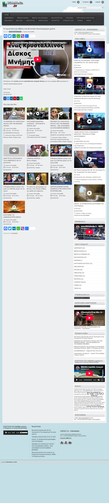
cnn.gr (9, 89)
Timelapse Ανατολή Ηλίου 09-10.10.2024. (44, 437)
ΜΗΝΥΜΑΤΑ (8, 20)
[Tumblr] (17, 98)
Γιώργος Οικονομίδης (28, 31)
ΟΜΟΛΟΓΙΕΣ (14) (79, 273)
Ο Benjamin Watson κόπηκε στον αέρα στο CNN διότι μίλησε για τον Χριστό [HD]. (61, 161)
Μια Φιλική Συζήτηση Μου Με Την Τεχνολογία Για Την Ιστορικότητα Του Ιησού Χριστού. (89, 337)
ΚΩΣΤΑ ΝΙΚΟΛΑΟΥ (79, 145)
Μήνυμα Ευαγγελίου (91, 401)
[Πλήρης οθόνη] (102, 380)
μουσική (101, 408)
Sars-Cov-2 (80, 390)
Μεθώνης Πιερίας (7, 137)
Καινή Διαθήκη (54, 141)
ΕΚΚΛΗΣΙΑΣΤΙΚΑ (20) (80, 257)
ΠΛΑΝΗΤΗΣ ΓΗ (95, 70)
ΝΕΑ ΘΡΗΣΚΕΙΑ (89, 402)
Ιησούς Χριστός (78, 398)
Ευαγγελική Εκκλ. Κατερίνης (83, 70)
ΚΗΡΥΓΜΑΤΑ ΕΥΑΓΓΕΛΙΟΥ (86, 18)
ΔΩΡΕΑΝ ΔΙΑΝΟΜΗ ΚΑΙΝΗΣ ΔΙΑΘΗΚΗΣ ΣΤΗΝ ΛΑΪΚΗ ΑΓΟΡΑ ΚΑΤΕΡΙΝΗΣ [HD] (60, 189)
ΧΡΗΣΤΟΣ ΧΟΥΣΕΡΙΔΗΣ (80, 72)
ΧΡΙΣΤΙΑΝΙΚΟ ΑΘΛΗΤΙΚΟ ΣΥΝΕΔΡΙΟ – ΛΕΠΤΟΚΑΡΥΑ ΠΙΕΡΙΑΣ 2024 (36, 124)
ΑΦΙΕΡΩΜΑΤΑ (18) (79, 248)
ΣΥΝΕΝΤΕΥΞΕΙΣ (68, 20)
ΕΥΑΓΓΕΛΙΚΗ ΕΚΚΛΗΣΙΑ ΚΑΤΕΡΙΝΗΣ (83, 107)
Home (6, 15)
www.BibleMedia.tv (88, 390)
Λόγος (75, 401)
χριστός (76, 410)
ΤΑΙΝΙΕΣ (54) (77, 285)
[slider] (24, 432)
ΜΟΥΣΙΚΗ (19, 20)
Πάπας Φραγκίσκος (85, 403)
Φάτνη (84, 407)
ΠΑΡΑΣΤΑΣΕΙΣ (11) (79, 276)
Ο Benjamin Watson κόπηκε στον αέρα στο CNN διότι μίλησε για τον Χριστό (14, 189)
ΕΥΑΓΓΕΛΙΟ (19, 135)
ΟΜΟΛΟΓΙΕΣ (30, 20)
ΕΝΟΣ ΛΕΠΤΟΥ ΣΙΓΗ (81, 143)
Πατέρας (101, 403)
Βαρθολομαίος (81, 392)
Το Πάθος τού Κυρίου (85, 213)
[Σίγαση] (99, 380)
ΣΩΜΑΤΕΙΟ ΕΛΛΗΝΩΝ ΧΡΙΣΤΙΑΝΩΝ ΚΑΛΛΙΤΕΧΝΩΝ (88, 147)
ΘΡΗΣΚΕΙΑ (69, 18)
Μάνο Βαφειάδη (82, 401)
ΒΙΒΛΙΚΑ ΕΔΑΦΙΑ (23, 18)
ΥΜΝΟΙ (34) (77, 288)
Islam (75, 390)
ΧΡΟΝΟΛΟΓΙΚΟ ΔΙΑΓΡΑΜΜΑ (81, 215)
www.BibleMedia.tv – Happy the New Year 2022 (88, 351)
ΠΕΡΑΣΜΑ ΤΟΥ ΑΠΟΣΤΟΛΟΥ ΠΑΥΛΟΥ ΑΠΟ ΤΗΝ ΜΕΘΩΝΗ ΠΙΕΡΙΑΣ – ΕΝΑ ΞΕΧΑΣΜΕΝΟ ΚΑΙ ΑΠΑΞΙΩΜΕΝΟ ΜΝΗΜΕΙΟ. (88, 342)
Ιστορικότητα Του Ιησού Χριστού (88, 179)
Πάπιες (92, 403)
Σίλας (19, 137)
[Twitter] (8, 98)
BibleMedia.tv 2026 (11, 462)
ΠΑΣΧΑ (78, 213)
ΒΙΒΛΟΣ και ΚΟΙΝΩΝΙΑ (40, 18)
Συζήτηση (99, 179)
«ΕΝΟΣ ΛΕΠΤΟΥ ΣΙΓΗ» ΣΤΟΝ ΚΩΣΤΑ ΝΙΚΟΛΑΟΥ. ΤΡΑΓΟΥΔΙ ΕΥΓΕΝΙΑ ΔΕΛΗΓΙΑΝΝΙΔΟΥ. (86, 134)
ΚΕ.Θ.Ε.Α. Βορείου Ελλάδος (89, 399)
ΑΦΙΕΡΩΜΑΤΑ (9, 18)
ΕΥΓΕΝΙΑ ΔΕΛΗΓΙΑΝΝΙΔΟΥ (95, 143)
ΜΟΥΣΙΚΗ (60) (78, 269)
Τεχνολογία (77, 181)
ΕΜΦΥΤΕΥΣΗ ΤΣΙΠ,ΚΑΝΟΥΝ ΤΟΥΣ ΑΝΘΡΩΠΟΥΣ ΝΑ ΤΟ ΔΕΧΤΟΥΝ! (12, 161)
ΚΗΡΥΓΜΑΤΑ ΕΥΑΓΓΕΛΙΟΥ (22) (83, 263)
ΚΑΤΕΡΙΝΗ (97, 107)
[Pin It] (14, 98)
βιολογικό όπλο (95, 408)
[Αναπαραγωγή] (77, 380)
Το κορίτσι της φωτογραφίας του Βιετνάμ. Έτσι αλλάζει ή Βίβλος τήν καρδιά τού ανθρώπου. (36, 189)
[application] (89, 373)
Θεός (94, 395)
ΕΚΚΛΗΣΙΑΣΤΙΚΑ (56, 18)
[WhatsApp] (21, 98)
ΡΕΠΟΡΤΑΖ (55, 20)
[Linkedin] (11, 98)
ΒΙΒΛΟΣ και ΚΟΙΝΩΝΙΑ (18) (82, 254)
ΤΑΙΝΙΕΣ (80, 20)
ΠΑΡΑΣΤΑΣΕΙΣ (43, 20)
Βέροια (64, 137)
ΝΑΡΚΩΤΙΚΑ (81, 402)
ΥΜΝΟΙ (88, 20)
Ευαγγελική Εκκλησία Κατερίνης (82, 396)
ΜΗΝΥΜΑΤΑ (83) (79, 266)
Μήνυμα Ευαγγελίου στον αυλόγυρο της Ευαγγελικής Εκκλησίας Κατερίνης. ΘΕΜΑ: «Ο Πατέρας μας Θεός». (89, 347)
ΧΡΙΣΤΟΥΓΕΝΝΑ (95, 406)
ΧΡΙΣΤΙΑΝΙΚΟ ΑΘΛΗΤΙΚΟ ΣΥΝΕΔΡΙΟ (37, 137)
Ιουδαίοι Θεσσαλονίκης (63, 139)
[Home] (12, 7)
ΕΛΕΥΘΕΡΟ (77, 394)
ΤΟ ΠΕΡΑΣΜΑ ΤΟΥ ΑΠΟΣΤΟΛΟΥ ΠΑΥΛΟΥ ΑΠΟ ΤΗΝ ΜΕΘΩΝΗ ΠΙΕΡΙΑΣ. (14, 124)
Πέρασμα (15, 137)
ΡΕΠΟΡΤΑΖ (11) (78, 279)
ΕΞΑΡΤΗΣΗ (84, 394)
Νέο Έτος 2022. (98, 402)
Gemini (78, 179)
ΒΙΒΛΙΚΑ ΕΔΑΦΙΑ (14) (80, 251)
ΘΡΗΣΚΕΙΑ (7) (78, 260)
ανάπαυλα (87, 408)
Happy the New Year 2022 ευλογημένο (92, 389)
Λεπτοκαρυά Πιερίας (34, 135)
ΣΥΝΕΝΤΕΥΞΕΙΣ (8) (80, 282)
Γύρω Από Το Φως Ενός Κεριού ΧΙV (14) (86, 105)
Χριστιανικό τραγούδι (79, 408)
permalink (14, 233)
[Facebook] (4, 98)
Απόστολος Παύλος (10, 135)
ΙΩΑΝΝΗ (100, 396)
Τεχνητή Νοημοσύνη (84, 405)
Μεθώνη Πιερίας (62, 141)
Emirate (76, 389)
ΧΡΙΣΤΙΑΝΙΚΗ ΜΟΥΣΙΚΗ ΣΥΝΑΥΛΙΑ (83, 74)
